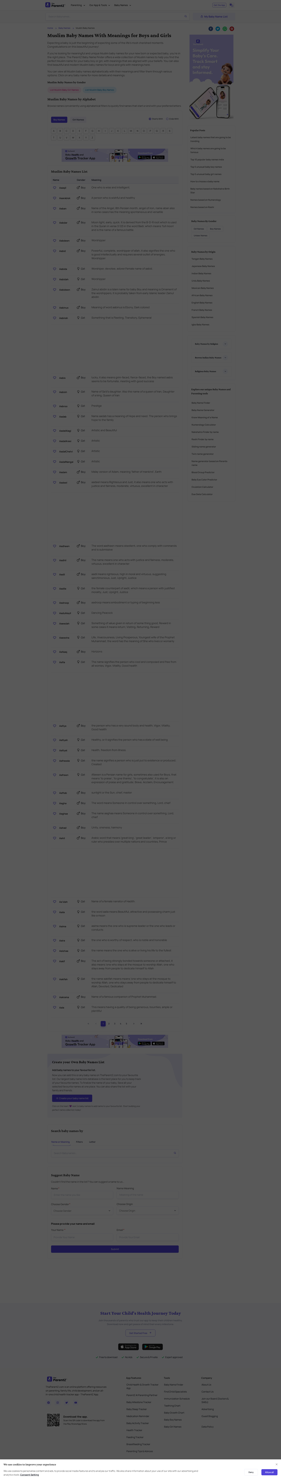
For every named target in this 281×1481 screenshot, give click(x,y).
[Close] (220, 707)
